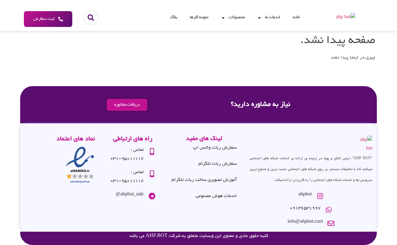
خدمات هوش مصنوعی (216, 196)
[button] (91, 18)
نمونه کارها (199, 17)
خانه (296, 17)
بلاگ (173, 17)
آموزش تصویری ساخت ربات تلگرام (204, 179)
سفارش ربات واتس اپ (215, 147)
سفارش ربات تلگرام (217, 163)
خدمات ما (272, 17)
